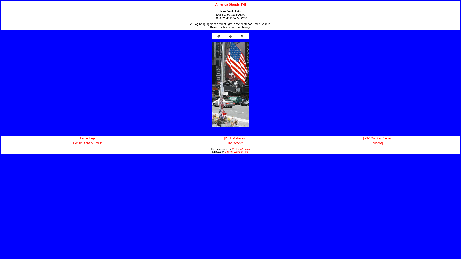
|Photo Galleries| (234, 138)
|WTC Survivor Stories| (377, 138)
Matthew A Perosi (241, 149)
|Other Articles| (235, 143)
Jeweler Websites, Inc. (237, 151)
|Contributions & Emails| (87, 143)
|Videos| (377, 143)
